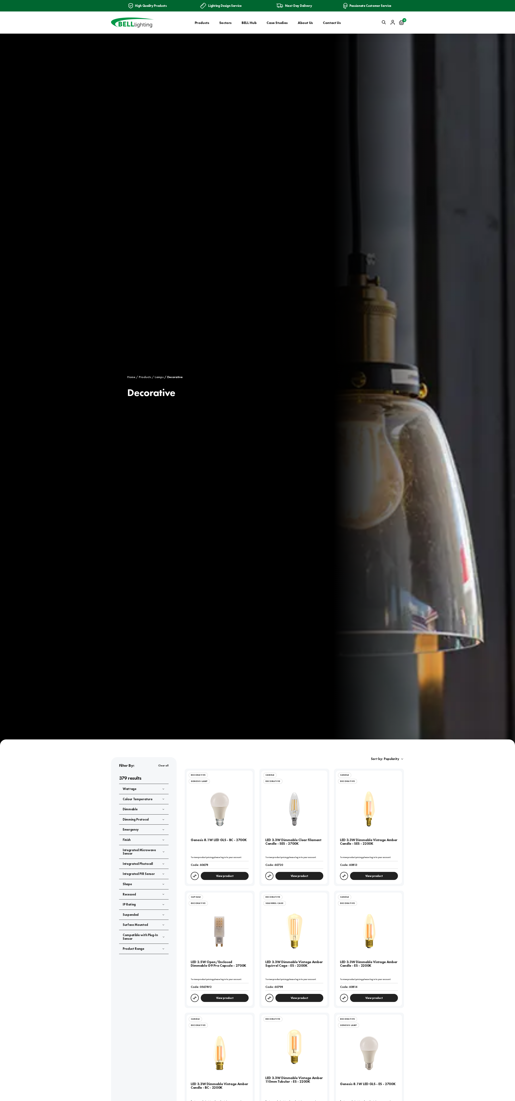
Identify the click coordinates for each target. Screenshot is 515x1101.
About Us (305, 22)
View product (225, 876)
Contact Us (332, 22)
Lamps (159, 377)
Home (131, 377)
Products (202, 22)
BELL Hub (249, 22)
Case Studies (277, 22)
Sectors (225, 22)
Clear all (163, 765)
